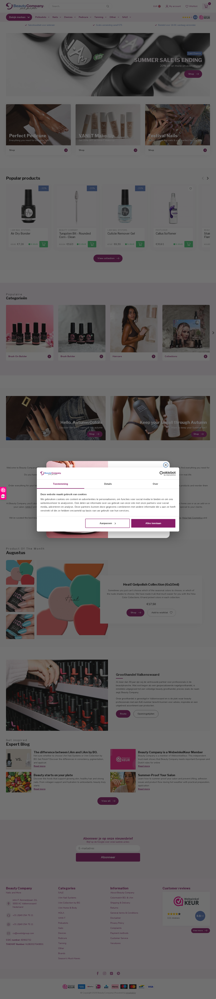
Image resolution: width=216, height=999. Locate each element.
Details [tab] (108, 483)
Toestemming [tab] (60, 483)
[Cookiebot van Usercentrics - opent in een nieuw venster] (162, 473)
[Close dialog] (165, 465)
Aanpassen (106, 523)
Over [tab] (155, 483)
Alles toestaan (153, 523)
